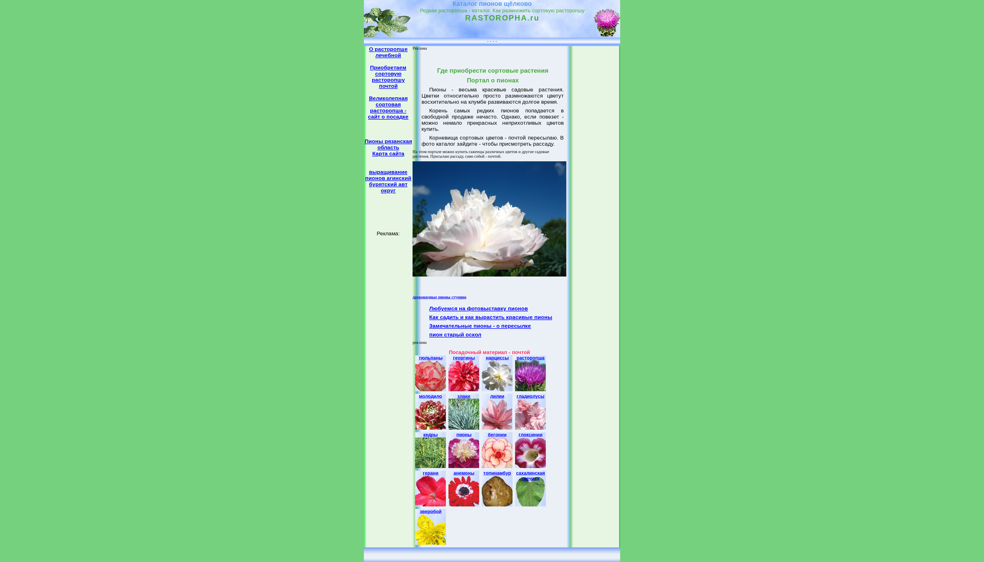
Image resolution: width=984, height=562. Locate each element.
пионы (463, 434)
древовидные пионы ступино (439, 297)
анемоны (464, 473)
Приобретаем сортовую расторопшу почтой (388, 77)
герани (430, 473)
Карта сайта (388, 153)
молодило (430, 396)
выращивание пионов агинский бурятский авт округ (388, 181)
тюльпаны (431, 357)
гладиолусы (530, 396)
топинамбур (497, 473)
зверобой (431, 511)
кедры (430, 434)
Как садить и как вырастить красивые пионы (490, 317)
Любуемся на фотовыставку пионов (478, 308)
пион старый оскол (455, 334)
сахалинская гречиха (530, 476)
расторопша (531, 357)
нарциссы (497, 357)
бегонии (497, 434)
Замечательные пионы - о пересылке (480, 326)
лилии (497, 396)
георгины (464, 357)
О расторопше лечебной (388, 52)
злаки (463, 396)
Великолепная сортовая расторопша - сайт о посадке (388, 107)
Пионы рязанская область (388, 144)
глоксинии (530, 434)
